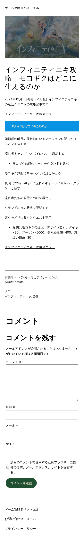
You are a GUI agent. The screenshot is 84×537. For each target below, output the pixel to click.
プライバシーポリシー (20, 529)
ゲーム (53, 277)
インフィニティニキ (18, 296)
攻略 (35, 296)
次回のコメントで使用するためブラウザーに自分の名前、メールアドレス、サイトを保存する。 (43, 467)
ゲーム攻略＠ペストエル (22, 8)
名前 (10, 407)
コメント (13, 362)
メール (12, 425)
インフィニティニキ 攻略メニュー (30, 114)
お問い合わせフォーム (20, 519)
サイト (10, 444)
